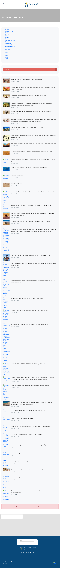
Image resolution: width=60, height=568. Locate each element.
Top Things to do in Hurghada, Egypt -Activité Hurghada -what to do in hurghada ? (30, 221)
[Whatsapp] (33, 552)
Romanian (7, 49)
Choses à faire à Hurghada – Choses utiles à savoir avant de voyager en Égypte (29, 445)
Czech (6, 32)
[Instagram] (26, 552)
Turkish (7, 57)
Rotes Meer (8, 51)
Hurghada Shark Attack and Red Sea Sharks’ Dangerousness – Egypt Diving (29, 167)
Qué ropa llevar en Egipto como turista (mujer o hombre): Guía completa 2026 (29, 469)
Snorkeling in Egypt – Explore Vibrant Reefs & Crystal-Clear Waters (27, 127)
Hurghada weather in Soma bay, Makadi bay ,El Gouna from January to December (30, 385)
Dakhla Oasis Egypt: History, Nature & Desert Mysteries (24, 453)
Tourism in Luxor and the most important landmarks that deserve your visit (28, 410)
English (7, 34)
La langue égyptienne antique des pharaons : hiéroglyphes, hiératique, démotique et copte (31, 151)
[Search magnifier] (56, 69)
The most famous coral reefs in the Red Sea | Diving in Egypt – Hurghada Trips (29, 310)
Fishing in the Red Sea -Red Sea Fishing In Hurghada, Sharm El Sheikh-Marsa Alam (30, 255)
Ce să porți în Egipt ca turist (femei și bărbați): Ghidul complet (25, 461)
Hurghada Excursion (10, 40)
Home (2, 20)
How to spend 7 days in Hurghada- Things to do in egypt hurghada (26, 434)
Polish (6, 48)
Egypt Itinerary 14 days (16, 183)
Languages (8, 43)
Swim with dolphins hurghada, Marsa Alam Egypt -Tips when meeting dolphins (29, 324)
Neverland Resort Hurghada (17, 175)
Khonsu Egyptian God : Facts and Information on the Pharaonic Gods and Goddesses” (31, 111)
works (6, 58)
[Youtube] (31, 552)
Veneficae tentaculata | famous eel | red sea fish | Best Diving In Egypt (27, 298)
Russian (7, 52)
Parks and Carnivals (10, 46)
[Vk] (28, 552)
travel (6, 55)
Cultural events (9, 31)
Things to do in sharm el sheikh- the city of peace (22, 418)
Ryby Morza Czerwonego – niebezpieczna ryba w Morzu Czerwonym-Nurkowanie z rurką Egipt (33, 143)
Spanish (7, 54)
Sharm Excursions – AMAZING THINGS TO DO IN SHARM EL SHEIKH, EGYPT (31, 205)
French (7, 35)
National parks (8, 45)
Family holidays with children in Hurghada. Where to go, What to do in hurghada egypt (31, 426)
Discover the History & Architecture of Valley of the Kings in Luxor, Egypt (28, 95)
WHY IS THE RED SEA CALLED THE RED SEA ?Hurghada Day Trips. (28, 364)
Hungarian (8, 38)
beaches (7, 29)
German (7, 37)
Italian (6, 42)
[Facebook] (21, 552)
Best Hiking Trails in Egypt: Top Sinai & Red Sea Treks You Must (26, 79)
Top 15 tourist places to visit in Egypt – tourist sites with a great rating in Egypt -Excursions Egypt (33, 191)
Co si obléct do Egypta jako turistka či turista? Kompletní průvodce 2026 (28, 477)
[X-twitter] (24, 552)
